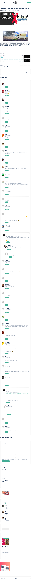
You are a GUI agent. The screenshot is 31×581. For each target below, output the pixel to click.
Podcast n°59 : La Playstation (24, 72)
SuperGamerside (4, 10)
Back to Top (28, 578)
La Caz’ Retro (24, 26)
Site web (3, 456)
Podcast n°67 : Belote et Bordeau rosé (6, 518)
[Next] (5, 556)
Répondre (7, 95)
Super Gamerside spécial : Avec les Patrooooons (4, 484)
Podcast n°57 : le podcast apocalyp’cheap (6, 73)
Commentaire (4, 443)
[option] (3, 546)
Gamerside (9, 10)
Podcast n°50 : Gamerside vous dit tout (7, 506)
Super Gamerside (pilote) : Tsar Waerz (6, 512)
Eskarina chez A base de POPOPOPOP (7, 549)
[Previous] (4, 556)
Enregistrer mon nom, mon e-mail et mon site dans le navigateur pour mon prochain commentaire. (14, 459)
